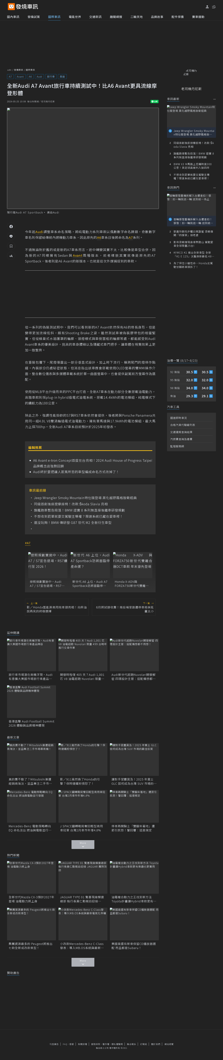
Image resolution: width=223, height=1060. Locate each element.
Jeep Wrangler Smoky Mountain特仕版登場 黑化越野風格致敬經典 (85, 497)
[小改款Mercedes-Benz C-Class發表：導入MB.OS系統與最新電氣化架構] (82, 924)
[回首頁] (27, 6)
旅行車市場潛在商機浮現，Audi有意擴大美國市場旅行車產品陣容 (31, 677)
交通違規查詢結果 (181, 432)
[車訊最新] (214, 99)
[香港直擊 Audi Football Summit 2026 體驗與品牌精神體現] (31, 701)
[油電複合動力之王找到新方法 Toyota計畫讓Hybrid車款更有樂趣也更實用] (134, 877)
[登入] (207, 7)
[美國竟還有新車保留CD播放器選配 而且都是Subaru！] (134, 924)
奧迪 (62, 76)
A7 (10, 76)
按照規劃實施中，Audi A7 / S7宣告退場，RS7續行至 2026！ (47, 584)
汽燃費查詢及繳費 (181, 439)
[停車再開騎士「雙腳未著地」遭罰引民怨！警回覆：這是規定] (134, 806)
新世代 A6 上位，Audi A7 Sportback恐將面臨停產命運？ (90, 584)
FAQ (65, 1044)
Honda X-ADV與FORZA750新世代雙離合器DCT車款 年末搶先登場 (132, 584)
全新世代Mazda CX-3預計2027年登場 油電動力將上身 (31, 899)
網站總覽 (169, 1044)
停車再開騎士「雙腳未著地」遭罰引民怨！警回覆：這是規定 (133, 828)
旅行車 (51, 76)
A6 (30, 76)
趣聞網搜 (116, 17)
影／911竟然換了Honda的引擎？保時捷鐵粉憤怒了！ (80, 781)
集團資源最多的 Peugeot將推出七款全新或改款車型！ (31, 946)
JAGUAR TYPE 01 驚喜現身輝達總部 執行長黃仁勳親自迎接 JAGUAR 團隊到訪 (82, 899)
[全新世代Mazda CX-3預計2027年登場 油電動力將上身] (31, 877)
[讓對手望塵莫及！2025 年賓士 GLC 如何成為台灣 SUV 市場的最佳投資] (134, 759)
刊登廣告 (54, 1044)
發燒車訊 (18, 70)
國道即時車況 (178, 418)
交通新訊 (95, 17)
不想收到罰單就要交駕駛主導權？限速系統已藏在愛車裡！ (78, 516)
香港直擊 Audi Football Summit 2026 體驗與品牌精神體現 (31, 723)
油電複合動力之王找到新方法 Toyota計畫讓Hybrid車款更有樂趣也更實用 (134, 899)
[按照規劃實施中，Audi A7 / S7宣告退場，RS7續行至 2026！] (47, 565)
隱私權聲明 (117, 1044)
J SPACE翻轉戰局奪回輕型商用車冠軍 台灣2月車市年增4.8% (81, 828)
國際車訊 (54, 17)
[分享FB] (11, 226)
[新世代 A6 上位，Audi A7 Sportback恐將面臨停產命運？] (90, 565)
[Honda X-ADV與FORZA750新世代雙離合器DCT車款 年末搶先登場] (132, 565)
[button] (213, 6)
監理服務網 (177, 446)
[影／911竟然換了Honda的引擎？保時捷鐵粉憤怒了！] (82, 759)
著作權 (106, 1044)
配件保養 (178, 17)
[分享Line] (11, 236)
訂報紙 (143, 1044)
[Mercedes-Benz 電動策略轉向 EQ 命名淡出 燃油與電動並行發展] (31, 806)
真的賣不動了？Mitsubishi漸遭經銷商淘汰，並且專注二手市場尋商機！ (30, 781)
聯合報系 (131, 1044)
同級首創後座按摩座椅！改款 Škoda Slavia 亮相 (71, 504)
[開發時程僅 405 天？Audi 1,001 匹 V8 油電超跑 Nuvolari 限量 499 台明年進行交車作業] (82, 655)
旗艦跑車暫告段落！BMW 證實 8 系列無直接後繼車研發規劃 (79, 510)
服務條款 (95, 1044)
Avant (20, 76)
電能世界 (75, 17)
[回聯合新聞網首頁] (11, 6)
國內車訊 (13, 17)
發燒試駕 (34, 17)
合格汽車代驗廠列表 (182, 425)
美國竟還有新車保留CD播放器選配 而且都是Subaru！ (134, 946)
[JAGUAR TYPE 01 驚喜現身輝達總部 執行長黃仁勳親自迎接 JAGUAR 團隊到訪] (82, 877)
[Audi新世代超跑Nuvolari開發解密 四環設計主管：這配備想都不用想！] (134, 655)
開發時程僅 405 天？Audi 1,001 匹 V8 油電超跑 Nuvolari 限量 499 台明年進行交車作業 (82, 677)
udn (9, 70)
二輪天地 (136, 17)
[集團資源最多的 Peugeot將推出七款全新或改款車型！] (31, 924)
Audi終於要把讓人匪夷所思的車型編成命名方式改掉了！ (76, 471)
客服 (71, 1044)
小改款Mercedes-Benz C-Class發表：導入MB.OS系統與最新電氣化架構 (82, 946)
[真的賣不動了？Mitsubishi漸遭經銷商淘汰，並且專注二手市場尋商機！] (31, 759)
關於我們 (155, 1044)
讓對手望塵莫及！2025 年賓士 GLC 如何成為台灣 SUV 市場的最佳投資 (134, 781)
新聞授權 (82, 1044)
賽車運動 (198, 17)
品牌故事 (157, 17)
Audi (39, 76)
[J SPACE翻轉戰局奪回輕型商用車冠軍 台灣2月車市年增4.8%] (82, 806)
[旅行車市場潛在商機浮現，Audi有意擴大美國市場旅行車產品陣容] (31, 655)
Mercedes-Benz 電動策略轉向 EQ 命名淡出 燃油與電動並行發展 (30, 828)
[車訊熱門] (214, 187)
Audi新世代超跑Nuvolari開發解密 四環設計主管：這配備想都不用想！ (134, 677)
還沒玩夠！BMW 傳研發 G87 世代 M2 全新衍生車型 (73, 522)
